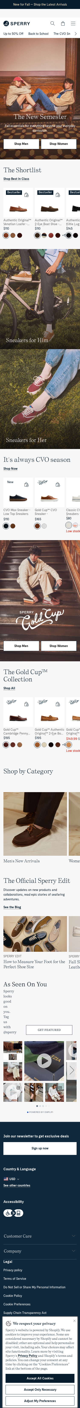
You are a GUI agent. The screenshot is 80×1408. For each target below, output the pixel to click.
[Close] (74, 1320)
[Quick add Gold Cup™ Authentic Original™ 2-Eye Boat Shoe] (57, 704)
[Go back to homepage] (16, 23)
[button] (63, 23)
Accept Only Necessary (40, 1389)
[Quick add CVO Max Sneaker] (26, 484)
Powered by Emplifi (41, 1112)
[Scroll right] (75, 33)
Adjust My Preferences (40, 1401)
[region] (40, 215)
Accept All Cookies (40, 1378)
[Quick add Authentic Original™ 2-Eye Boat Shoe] (57, 194)
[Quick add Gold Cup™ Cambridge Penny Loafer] (26, 704)
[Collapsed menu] (73, 23)
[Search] (52, 23)
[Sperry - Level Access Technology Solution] (40, 1213)
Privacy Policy (27, 1355)
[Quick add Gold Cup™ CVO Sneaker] (57, 484)
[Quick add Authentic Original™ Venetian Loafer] (26, 194)
